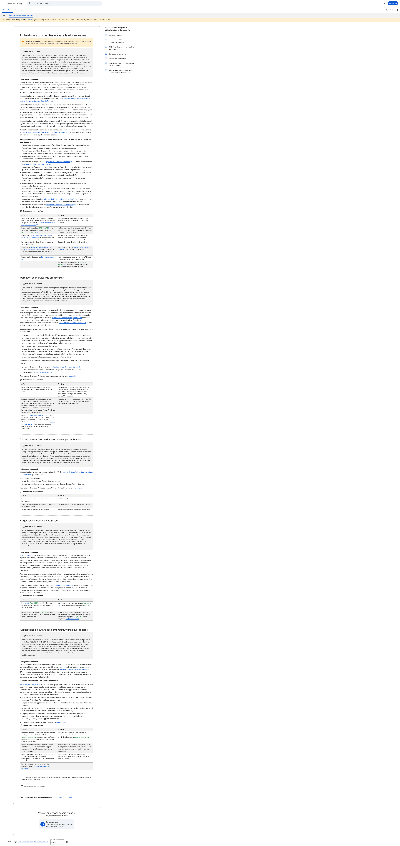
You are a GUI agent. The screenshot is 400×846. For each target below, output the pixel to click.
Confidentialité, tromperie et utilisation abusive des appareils (117, 29)
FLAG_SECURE (25, 555)
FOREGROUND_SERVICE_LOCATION (72, 323)
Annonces (18, 10)
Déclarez (24, 603)
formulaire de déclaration (38, 415)
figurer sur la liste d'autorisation (58, 162)
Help (28, 20)
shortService (74, 367)
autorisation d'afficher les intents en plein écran (59, 199)
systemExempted (57, 367)
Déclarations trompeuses (117, 59)
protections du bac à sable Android (59, 205)
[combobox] (67, 3)
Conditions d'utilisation (41, 842)
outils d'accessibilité (63, 585)
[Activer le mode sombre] (66, 841)
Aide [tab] (3, 15)
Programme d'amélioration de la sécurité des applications (43, 132)
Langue (55, 839)
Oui (60, 797)
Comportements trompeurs (118, 54)
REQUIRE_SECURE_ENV (29, 685)
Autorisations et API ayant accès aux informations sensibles (121, 41)
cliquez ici (72, 376)
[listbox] (57, 842)
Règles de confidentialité (25, 842)
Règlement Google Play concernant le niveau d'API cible (121, 64)
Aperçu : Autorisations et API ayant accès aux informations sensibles (121, 71)
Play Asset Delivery (43, 372)
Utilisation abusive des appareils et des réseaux (121, 48)
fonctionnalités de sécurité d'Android (74, 670)
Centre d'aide (7, 10)
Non (70, 797)
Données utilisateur (115, 35)
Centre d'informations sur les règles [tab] (21, 15)
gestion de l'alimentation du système (37, 164)
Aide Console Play (14, 3)
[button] (3, 3)
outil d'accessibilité (72, 619)
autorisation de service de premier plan (67, 318)
